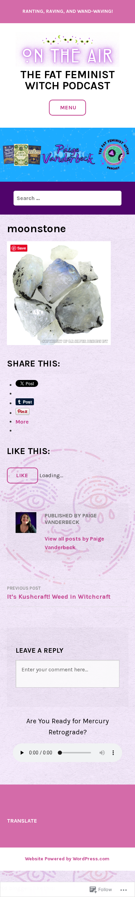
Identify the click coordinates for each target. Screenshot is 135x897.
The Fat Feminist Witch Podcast (67, 80)
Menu (68, 107)
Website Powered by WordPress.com (67, 859)
